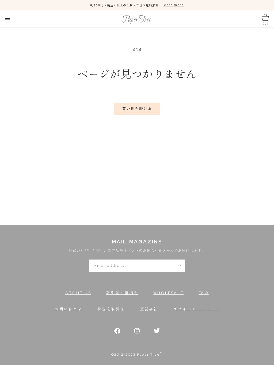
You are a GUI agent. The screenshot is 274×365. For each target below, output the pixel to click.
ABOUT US (78, 292)
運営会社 (149, 309)
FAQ (204, 292)
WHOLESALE (168, 292)
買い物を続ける (137, 108)
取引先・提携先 (122, 292)
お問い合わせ (68, 309)
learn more (173, 5)
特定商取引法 (111, 309)
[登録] (179, 265)
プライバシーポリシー (196, 309)
